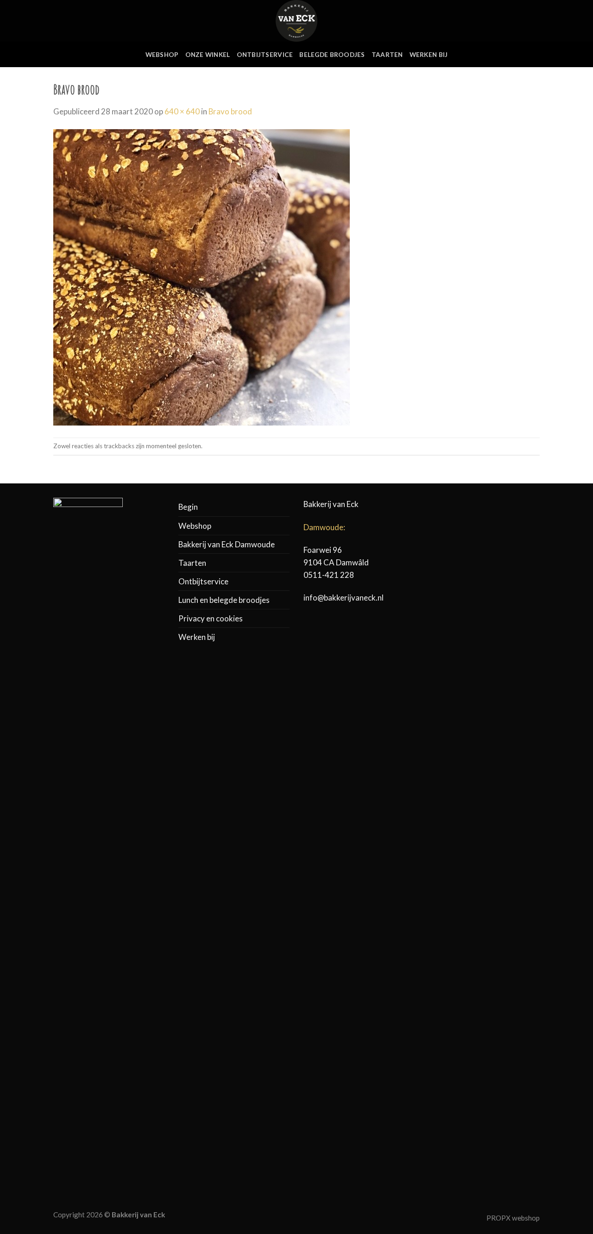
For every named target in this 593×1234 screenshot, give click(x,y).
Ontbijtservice (265, 54)
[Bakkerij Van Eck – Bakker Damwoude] (296, 21)
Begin (188, 507)
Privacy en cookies (210, 618)
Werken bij (429, 54)
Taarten (387, 54)
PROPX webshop (513, 1218)
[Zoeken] (504, 21)
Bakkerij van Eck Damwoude (226, 544)
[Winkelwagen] (535, 21)
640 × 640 (182, 111)
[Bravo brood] (201, 277)
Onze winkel (207, 54)
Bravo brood (230, 111)
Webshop (162, 54)
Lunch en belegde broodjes (224, 600)
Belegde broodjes (332, 54)
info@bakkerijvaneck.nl (343, 597)
